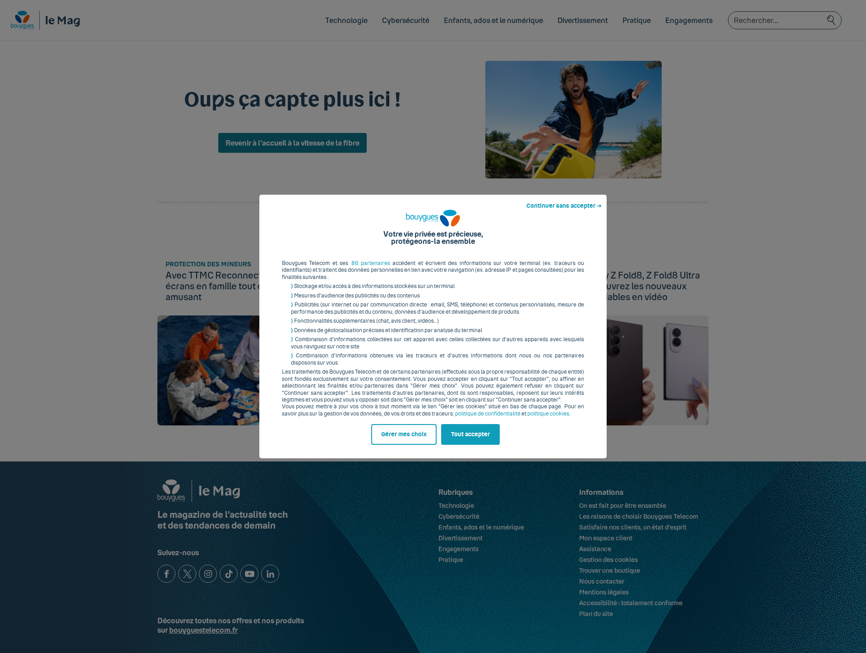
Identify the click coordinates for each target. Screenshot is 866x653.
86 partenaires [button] (370, 263)
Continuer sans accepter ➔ (564, 206)
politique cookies (548, 414)
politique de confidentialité (488, 414)
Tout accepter (470, 434)
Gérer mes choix (404, 434)
